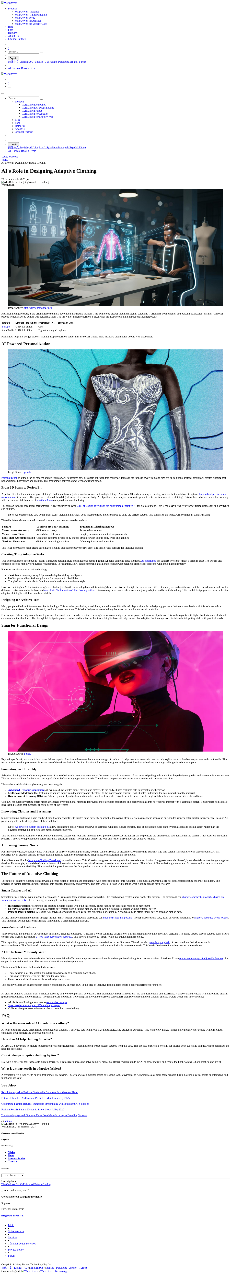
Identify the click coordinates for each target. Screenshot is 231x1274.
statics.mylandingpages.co (38, 307)
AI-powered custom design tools (32, 826)
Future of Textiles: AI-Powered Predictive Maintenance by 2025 (35, 1098)
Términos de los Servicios (22, 1243)
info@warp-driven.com (12, 1215)
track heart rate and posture (117, 917)
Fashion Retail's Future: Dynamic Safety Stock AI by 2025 (32, 1109)
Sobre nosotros (16, 1231)
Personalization (9, 477)
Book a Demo (28, 68)
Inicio (11, 1225)
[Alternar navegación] (9, 87)
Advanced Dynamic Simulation (26, 790)
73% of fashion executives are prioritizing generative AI (106, 505)
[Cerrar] (2, 93)
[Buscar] (41, 52)
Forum (11, 1255)
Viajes (4, 159)
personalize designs (56, 1002)
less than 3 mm (45, 500)
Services (12, 1237)
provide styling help (159, 942)
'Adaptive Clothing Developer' (44, 860)
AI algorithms (148, 560)
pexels (27, 472)
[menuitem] (12, 8)
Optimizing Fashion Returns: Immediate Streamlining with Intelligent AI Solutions (45, 1103)
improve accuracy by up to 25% (211, 917)
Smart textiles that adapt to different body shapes (34, 1005)
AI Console (14, 68)
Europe (6, 326)
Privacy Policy (16, 1249)
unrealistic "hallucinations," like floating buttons (69, 590)
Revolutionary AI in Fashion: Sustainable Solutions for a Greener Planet (39, 1092)
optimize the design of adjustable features (201, 958)
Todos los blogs (9, 156)
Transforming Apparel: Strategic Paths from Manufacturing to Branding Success (44, 1115)
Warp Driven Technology (53, 1271)
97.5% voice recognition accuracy (54, 936)
